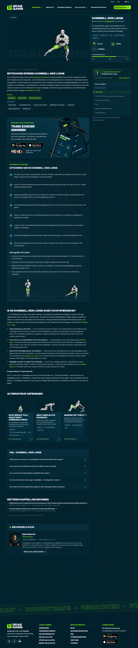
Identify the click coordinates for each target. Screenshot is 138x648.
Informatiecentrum (79, 631)
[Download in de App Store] (36, 145)
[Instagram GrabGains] (9, 641)
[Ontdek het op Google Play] (19, 145)
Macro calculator (47, 643)
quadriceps (37, 77)
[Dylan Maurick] (14, 539)
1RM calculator (45, 637)
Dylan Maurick (109, 21)
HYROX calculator (47, 640)
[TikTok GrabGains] (14, 641)
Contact (74, 643)
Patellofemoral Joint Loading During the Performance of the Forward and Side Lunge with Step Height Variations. (48, 503)
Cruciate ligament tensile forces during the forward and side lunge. (32, 509)
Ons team (75, 640)
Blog (112, 1)
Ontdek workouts (47, 634)
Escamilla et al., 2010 (30, 356)
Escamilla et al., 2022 (32, 90)
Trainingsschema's (47, 631)
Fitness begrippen (78, 637)
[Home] (15, 7)
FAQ (118, 1)
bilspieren (46, 77)
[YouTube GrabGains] (20, 641)
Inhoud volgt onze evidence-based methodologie (108, 117)
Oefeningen (44, 628)
